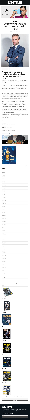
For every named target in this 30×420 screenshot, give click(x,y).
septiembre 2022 (4, 236)
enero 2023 (3, 233)
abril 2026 (3, 176)
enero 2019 (3, 270)
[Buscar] (27, 166)
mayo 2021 (3, 249)
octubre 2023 (4, 221)
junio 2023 (3, 227)
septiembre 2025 (4, 187)
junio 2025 (3, 191)
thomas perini (13, 130)
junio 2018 (3, 273)
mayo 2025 (3, 193)
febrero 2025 (4, 197)
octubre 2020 (4, 258)
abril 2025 (3, 194)
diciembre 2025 (4, 182)
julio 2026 (3, 172)
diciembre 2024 (4, 200)
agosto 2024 (3, 206)
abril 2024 (3, 212)
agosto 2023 (3, 224)
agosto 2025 (3, 188)
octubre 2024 (4, 203)
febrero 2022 (4, 242)
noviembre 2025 (4, 184)
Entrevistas (15, 21)
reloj (8, 130)
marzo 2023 (3, 231)
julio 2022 (3, 237)
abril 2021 (3, 251)
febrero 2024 (4, 215)
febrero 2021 (3, 252)
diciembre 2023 (4, 218)
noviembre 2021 (4, 243)
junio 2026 (3, 173)
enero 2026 (3, 181)
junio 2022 (3, 239)
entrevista (4, 130)
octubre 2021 (3, 245)
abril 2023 (3, 230)
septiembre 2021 (4, 246)
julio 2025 (3, 190)
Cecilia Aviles (14, 31)
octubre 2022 (4, 234)
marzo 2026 (3, 178)
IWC (7, 130)
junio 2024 (3, 209)
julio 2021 (3, 248)
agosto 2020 (3, 261)
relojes (10, 130)
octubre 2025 (4, 185)
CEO (2, 130)
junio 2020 (3, 264)
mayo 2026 (3, 175)
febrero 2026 (4, 179)
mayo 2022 (3, 240)
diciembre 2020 (4, 255)
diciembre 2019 (4, 267)
